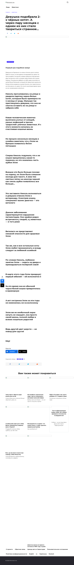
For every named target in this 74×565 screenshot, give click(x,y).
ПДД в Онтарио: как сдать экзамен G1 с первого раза (58, 395)
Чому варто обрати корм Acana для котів (14, 395)
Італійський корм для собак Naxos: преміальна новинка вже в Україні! (15, 425)
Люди (8, 7)
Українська (43, 554)
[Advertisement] (57, 33)
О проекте (9, 549)
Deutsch (51, 554)
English (31, 554)
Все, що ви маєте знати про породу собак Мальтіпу (14, 453)
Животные (15, 7)
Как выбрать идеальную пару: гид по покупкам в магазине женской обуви (35, 396)
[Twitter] (2, 285)
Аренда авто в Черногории (36, 549)
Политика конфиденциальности (16, 554)
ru (36, 554)
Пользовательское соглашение (57, 549)
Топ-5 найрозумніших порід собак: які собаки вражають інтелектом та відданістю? (59, 413)
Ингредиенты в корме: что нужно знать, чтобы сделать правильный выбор (36, 425)
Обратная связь (20, 549)
